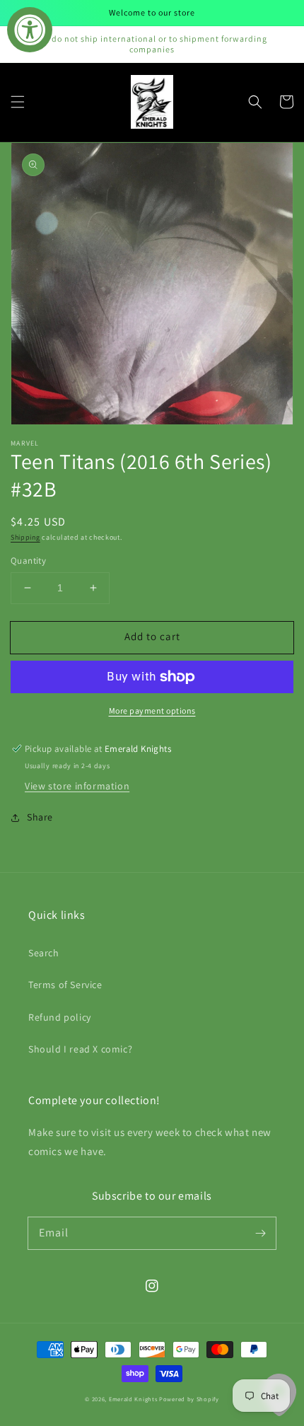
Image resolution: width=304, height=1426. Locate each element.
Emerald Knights (133, 1399)
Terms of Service (65, 984)
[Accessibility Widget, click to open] (29, 29)
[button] (17, 101)
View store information (77, 785)
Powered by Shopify (189, 1399)
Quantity (28, 561)
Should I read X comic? (80, 1049)
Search (43, 952)
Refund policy (59, 1017)
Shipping (25, 537)
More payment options (152, 710)
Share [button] (40, 817)
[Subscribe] (260, 1232)
